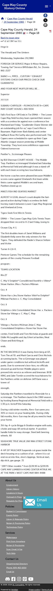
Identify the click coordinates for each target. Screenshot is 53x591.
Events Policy (12, 515)
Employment (12, 485)
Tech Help (10, 553)
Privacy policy (34, 589)
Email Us (10, 571)
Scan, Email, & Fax (14, 549)
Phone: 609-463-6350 (16, 567)
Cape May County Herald (20, 18)
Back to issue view (10, 37)
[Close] (24, 497)
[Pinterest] (24, 579)
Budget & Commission (16, 511)
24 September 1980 (14, 21)
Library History (12, 489)
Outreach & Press (14, 497)
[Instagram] (19, 579)
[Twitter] (45, 20)
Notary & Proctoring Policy (18, 523)
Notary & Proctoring (15, 545)
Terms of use (47, 589)
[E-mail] (45, 25)
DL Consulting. (18, 585)
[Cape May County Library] (2, 19)
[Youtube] (30, 579)
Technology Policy (14, 527)
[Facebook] (45, 15)
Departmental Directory (17, 563)
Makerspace (11, 537)
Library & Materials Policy (17, 519)
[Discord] (7, 579)
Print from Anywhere (15, 541)
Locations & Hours (14, 493)
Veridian (14, 589)
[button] (47, 6)
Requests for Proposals (16, 501)
